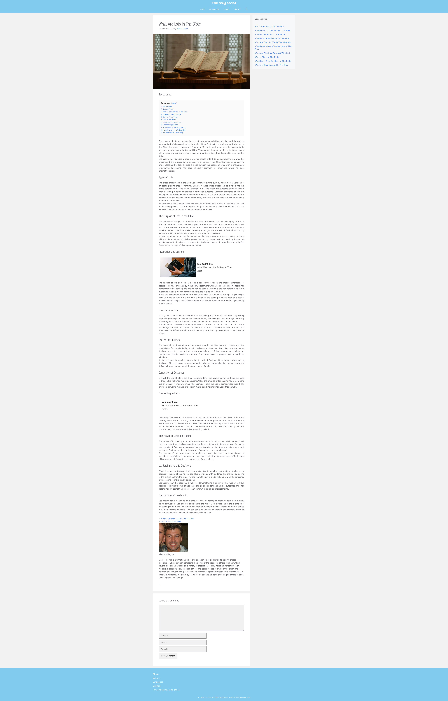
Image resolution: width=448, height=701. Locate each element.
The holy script (224, 3)
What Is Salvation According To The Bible (177, 519)
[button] (246, 9)
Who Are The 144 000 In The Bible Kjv (273, 42)
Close (174, 103)
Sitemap (157, 686)
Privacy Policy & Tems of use (166, 690)
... (159, 583)
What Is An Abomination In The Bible (272, 38)
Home (202, 9)
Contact (237, 9)
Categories (214, 9)
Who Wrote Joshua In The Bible (269, 26)
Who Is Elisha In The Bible (267, 57)
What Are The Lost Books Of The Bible (273, 53)
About (226, 9)
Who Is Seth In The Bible (171, 521)
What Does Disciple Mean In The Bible (272, 30)
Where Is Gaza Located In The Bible (271, 65)
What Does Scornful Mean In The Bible (273, 61)
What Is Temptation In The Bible (270, 34)
